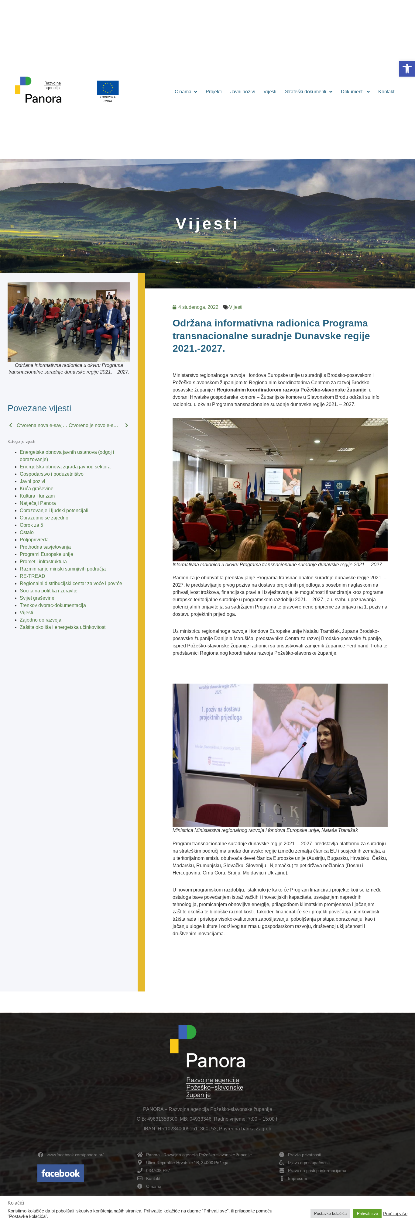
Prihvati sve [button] (367, 1213)
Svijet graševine (37, 598)
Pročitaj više (395, 1213)
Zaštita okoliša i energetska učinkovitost (62, 627)
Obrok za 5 (31, 525)
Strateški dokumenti (305, 91)
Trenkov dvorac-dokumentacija (53, 605)
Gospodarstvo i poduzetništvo (52, 474)
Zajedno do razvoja (40, 619)
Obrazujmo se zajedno (44, 517)
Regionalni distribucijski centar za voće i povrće (71, 583)
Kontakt (386, 91)
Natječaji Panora (38, 503)
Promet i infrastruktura (43, 561)
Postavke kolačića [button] (330, 1213)
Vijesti (269, 91)
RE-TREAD (32, 576)
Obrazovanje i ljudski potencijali (54, 510)
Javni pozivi (242, 91)
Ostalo (27, 532)
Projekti (213, 91)
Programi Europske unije (46, 554)
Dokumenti (352, 91)
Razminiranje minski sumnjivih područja (63, 568)
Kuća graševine (36, 488)
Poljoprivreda (34, 539)
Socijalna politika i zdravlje (48, 590)
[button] (407, 69)
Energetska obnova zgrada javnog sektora (65, 466)
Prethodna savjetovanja (45, 547)
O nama (183, 91)
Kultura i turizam (37, 495)
